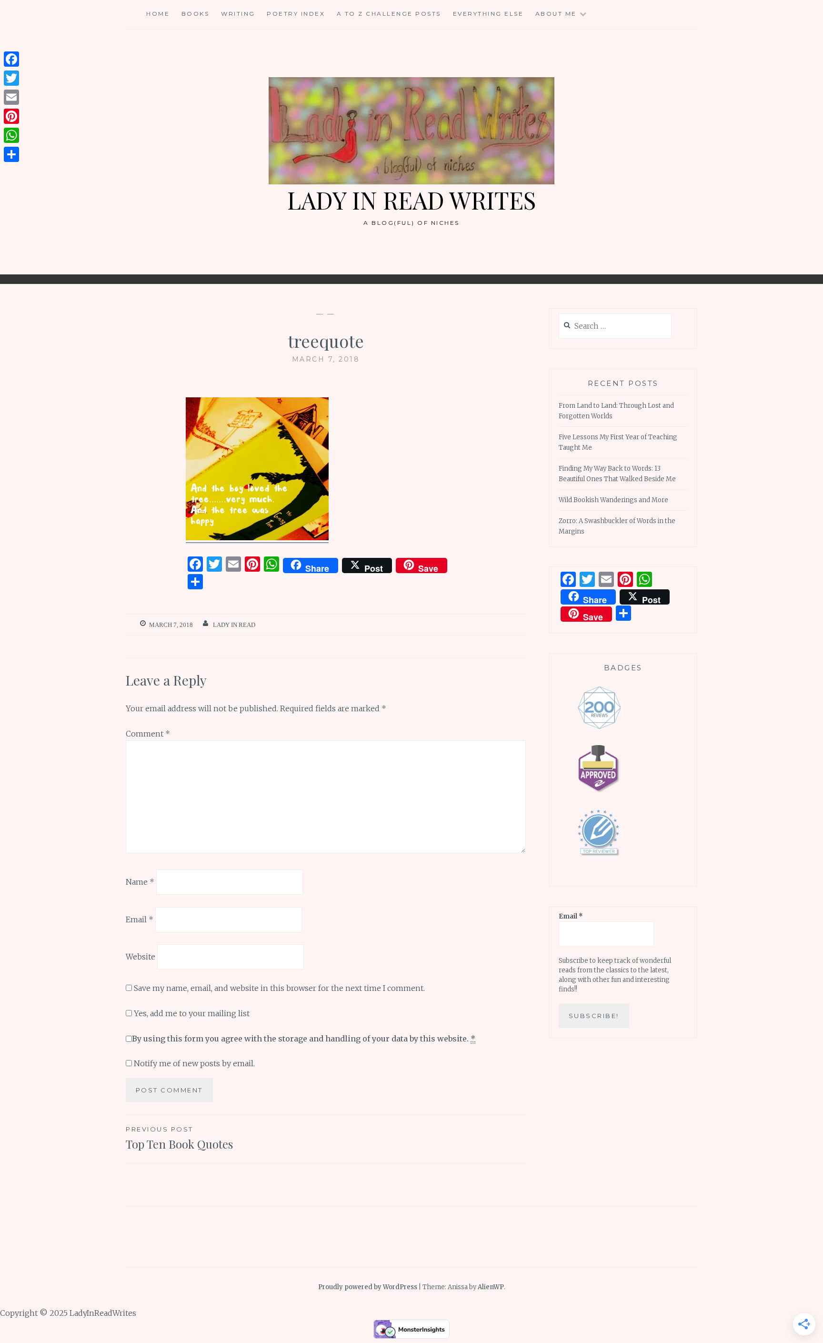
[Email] (11, 97)
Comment (148, 733)
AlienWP (491, 1287)
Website (140, 956)
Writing (238, 13)
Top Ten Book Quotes (179, 1138)
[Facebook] (11, 59)
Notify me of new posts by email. (194, 1063)
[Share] (11, 154)
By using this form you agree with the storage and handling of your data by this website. (303, 1038)
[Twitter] (11, 78)
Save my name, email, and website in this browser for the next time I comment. (279, 988)
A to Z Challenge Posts (389, 13)
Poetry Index (296, 13)
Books (195, 13)
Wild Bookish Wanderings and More (613, 500)
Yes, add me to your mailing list (191, 1013)
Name (140, 882)
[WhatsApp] (11, 135)
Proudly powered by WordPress (367, 1287)
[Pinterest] (11, 116)
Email (139, 919)
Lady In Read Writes (411, 200)
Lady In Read (234, 625)
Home (158, 13)
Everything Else (488, 13)
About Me (556, 13)
